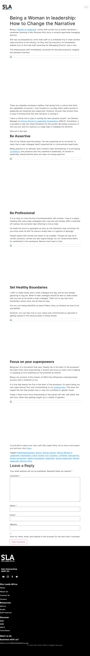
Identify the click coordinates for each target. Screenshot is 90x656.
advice (39, 453)
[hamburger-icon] (86, 7)
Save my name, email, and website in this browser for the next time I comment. (45, 536)
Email (13, 515)
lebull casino (38, 653)
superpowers (60, 387)
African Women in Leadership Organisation (39, 121)
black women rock (40, 455)
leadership (49, 458)
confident (63, 455)
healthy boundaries (35, 458)
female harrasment (18, 458)
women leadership (64, 458)
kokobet (29, 653)
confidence (15, 151)
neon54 (61, 653)
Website (13, 524)
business (54, 455)
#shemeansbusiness (26, 453)
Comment (15, 476)
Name (13, 506)
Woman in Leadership (26, 29)
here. (29, 448)
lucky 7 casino (51, 653)
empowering (73, 455)
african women (49, 453)
